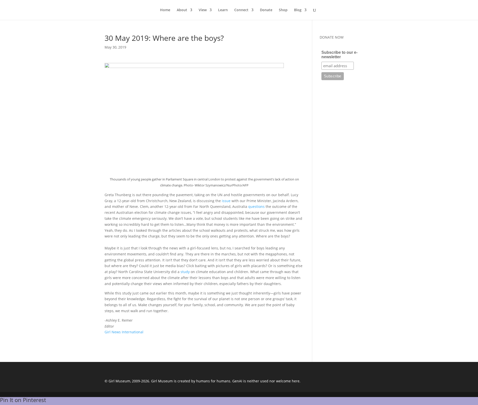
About (182, 10)
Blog (297, 10)
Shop (283, 10)
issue (226, 200)
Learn (223, 10)
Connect (241, 10)
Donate (266, 10)
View (203, 10)
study (185, 271)
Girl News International (124, 332)
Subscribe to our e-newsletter (339, 54)
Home (165, 10)
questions (256, 206)
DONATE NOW (332, 37)
